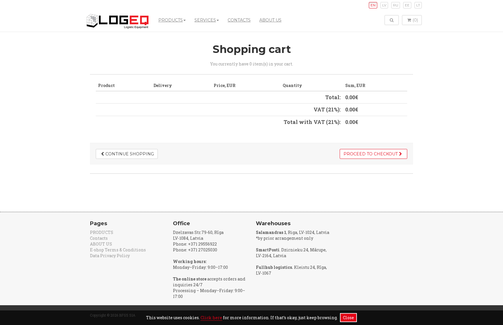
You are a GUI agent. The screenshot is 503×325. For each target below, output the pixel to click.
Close (348, 317)
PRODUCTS (170, 20)
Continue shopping (129, 154)
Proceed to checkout (370, 154)
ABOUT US (270, 20)
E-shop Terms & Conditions (118, 250)
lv (384, 5)
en (373, 5)
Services (205, 20)
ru (395, 5)
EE (407, 5)
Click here (211, 317)
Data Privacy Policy (110, 255)
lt (418, 5)
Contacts (239, 20)
